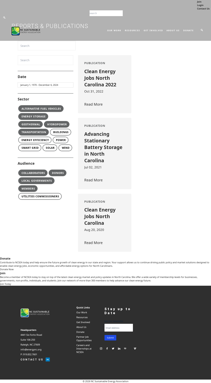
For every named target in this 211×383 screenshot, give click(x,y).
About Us (81, 327)
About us (173, 30)
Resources (132, 30)
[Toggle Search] (4, 17)
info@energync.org (31, 349)
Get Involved (153, 30)
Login (200, 5)
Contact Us (203, 8)
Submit (110, 337)
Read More (93, 104)
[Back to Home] (25, 31)
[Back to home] (35, 313)
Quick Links (83, 307)
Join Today (5, 284)
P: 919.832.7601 (29, 354)
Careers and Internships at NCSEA (84, 349)
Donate (188, 30)
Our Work (114, 30)
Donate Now (7, 269)
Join (199, 1)
